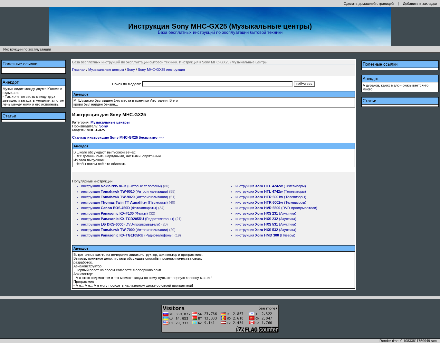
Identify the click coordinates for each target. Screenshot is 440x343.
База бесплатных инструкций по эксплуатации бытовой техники (220, 32)
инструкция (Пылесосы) (124, 202)
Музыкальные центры (106, 69)
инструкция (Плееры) (265, 235)
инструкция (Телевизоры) (270, 186)
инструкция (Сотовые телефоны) (121, 186)
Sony (131, 69)
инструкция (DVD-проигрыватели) (120, 224)
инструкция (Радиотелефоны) (127, 219)
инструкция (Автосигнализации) (124, 191)
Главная (78, 69)
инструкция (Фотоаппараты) (119, 208)
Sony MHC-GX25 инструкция (161, 69)
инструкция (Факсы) (114, 213)
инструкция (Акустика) (265, 213)
